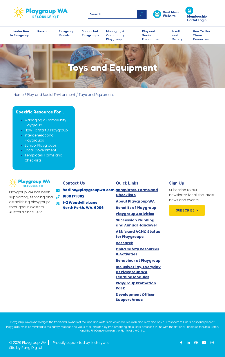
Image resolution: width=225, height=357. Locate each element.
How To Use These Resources (201, 35)
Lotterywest (101, 342)
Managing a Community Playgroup (45, 123)
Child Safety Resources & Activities (137, 252)
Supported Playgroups (90, 33)
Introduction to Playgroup (19, 33)
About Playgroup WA (135, 201)
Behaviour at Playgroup (138, 260)
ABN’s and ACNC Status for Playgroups (138, 234)
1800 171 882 (73, 196)
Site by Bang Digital (25, 347)
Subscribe (185, 210)
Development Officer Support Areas (135, 297)
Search (142, 14)
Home (19, 94)
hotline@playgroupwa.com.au (91, 189)
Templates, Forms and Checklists (43, 158)
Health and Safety (177, 35)
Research (44, 31)
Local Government (40, 150)
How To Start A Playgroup (46, 130)
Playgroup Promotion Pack (136, 286)
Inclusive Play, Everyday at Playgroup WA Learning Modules (138, 272)
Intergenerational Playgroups (39, 138)
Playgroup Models (66, 33)
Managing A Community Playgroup (115, 35)
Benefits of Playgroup (136, 207)
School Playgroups (41, 145)
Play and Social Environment (152, 35)
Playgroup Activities (135, 213)
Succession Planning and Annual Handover (136, 223)
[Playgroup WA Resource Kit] (44, 12)
